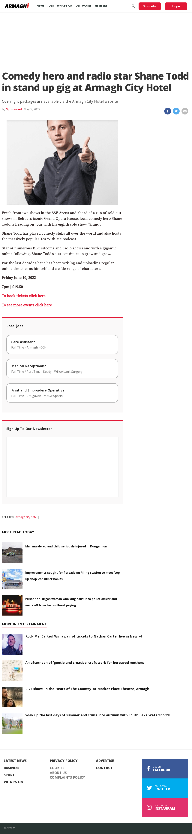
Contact (104, 768)
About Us (58, 773)
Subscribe (149, 6)
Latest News (15, 760)
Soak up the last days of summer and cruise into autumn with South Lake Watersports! (97, 715)
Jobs (51, 5)
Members (100, 5)
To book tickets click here (24, 296)
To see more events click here (27, 305)
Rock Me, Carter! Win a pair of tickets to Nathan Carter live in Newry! (83, 636)
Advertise (105, 760)
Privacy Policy (64, 760)
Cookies (57, 768)
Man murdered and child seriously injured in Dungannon (66, 546)
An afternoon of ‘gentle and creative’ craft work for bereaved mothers (84, 662)
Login (176, 6)
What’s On (65, 5)
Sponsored (14, 109)
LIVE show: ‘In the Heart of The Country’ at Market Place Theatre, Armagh (87, 688)
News (41, 5)
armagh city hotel (26, 517)
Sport (9, 775)
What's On (13, 782)
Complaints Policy (67, 777)
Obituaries (84, 5)
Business (11, 768)
